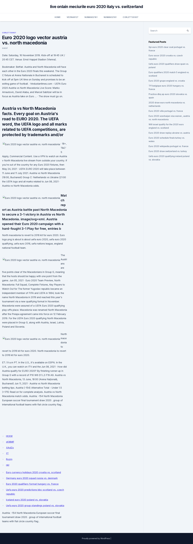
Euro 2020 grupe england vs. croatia (167, 80)
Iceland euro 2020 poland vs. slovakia (27, 499)
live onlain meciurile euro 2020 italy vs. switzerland (96, 6)
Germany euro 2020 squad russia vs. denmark (32, 478)
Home (57, 17)
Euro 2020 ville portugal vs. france (166, 111)
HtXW (9, 436)
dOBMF (10, 442)
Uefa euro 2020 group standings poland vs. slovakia (35, 505)
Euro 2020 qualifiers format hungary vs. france (32, 484)
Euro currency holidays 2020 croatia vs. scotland (33, 472)
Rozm (9, 459)
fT (7, 453)
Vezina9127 (72, 17)
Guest (5, 48)
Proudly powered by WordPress (96, 538)
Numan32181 (91, 17)
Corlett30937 (130, 17)
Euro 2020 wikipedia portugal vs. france (168, 146)
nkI (7, 465)
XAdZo (10, 447)
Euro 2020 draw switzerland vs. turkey (168, 151)
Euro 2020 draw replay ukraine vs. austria (169, 132)
